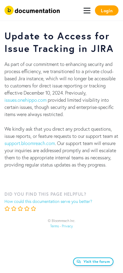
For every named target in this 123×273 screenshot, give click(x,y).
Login (107, 10)
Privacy (67, 226)
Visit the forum (97, 261)
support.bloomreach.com (29, 143)
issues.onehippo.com (25, 100)
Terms (54, 226)
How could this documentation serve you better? (48, 201)
